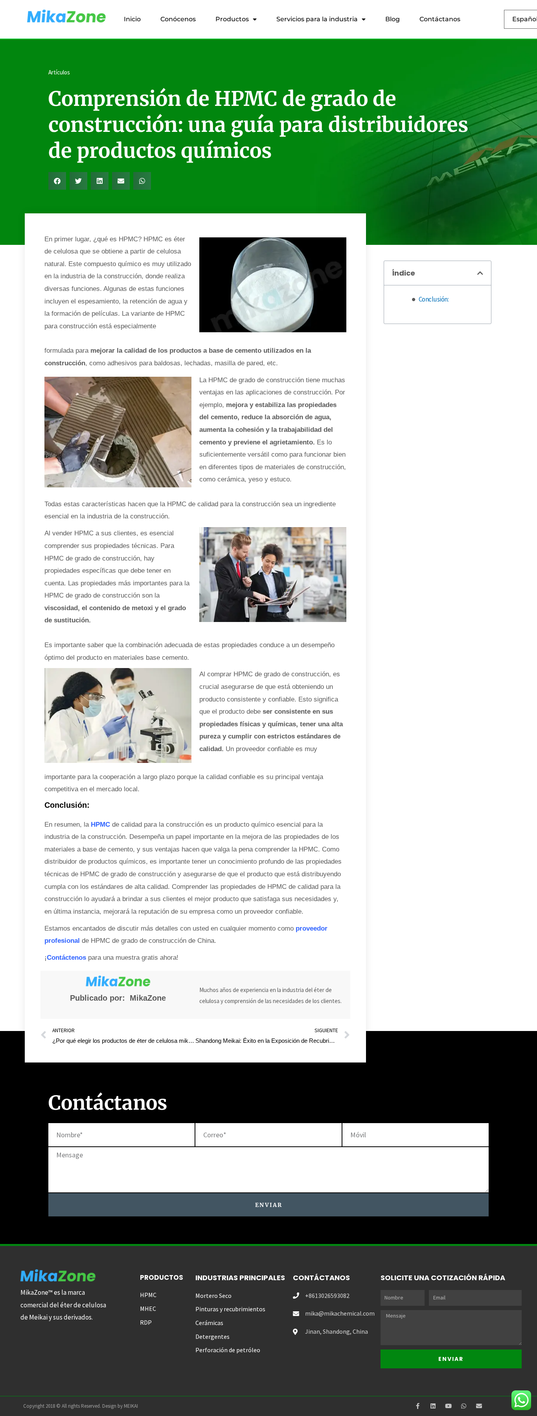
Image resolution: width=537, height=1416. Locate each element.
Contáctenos (66, 957)
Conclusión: (434, 299)
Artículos (59, 72)
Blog (392, 19)
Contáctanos (439, 19)
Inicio (132, 19)
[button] (57, 181)
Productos (232, 19)
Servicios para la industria (317, 19)
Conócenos (178, 19)
